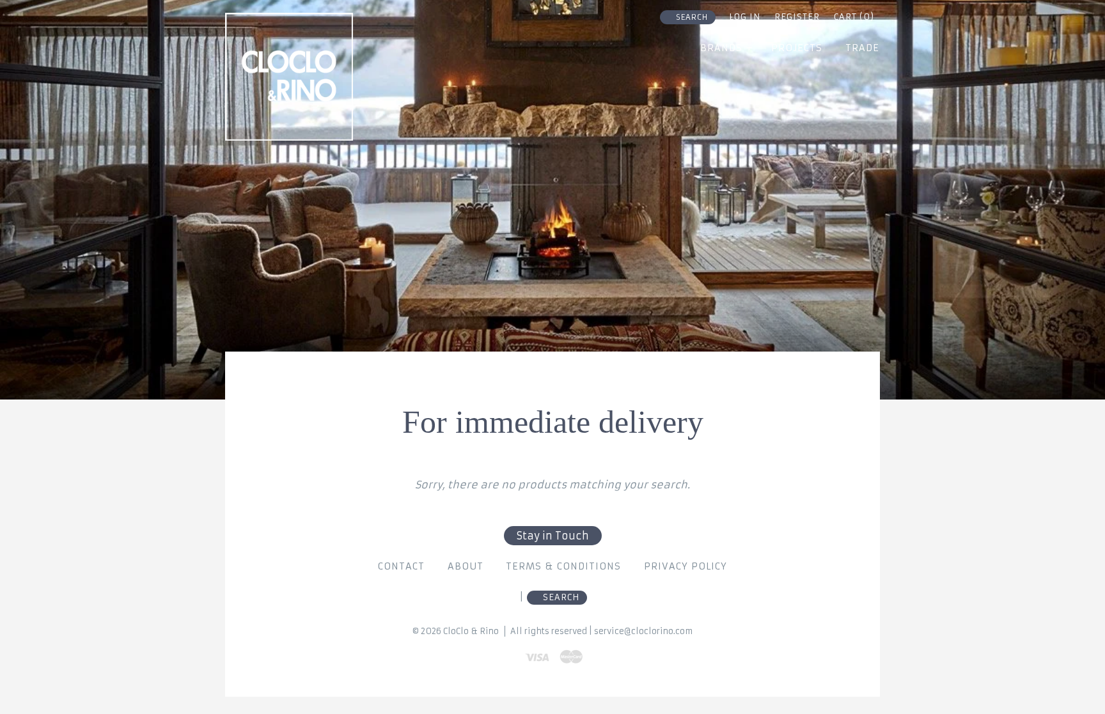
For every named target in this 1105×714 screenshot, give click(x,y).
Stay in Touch (553, 535)
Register (797, 17)
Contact (401, 566)
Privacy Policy (685, 566)
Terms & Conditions (563, 566)
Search (692, 17)
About (465, 566)
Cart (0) (854, 17)
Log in (744, 17)
